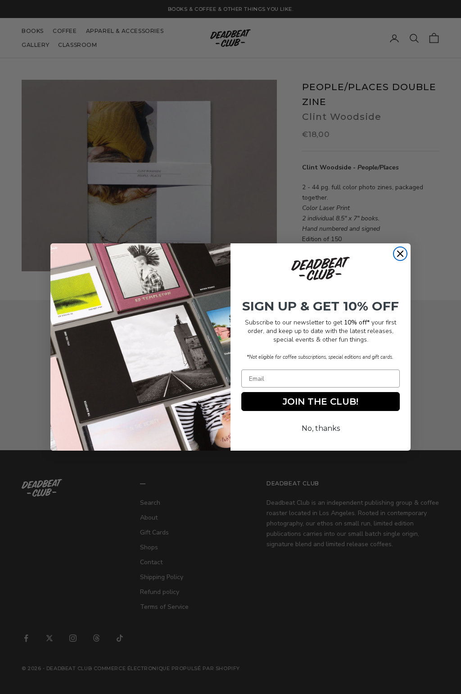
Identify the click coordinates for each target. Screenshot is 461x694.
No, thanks (321, 428)
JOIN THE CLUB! (320, 401)
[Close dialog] (400, 253)
